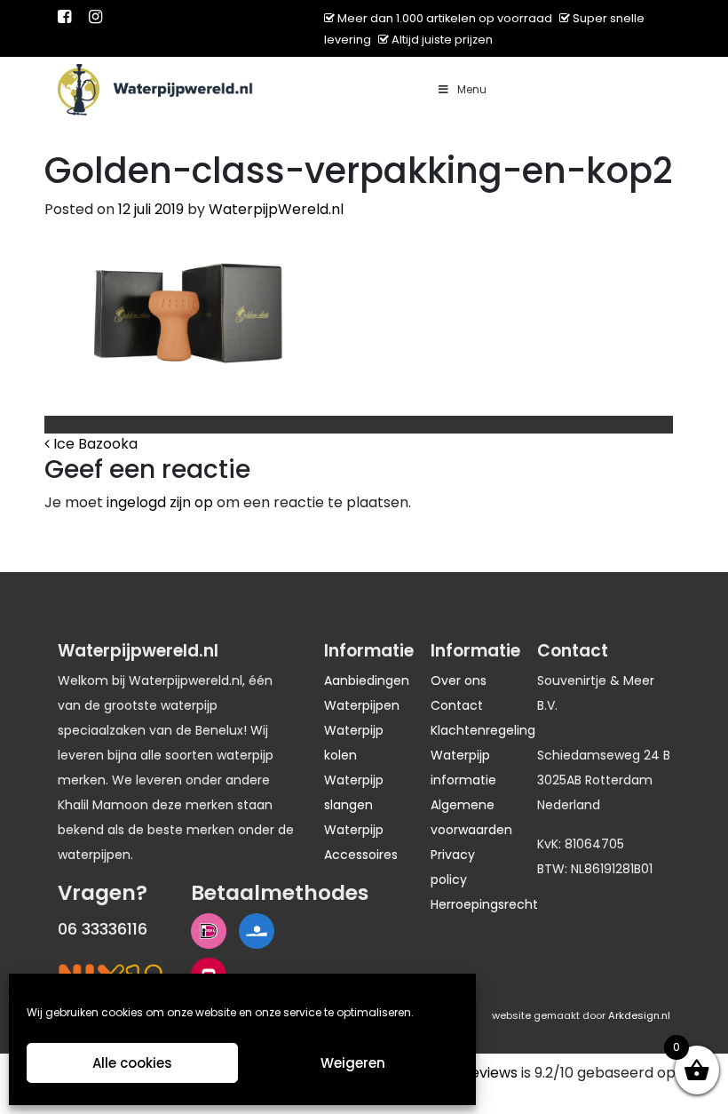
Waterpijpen (362, 705)
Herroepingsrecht (484, 904)
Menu (472, 89)
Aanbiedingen (366, 680)
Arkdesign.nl (639, 1015)
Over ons (459, 680)
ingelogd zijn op (160, 502)
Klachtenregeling (483, 730)
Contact (457, 705)
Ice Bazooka (94, 444)
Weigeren (352, 1063)
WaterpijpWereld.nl (276, 209)
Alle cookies (132, 1063)
